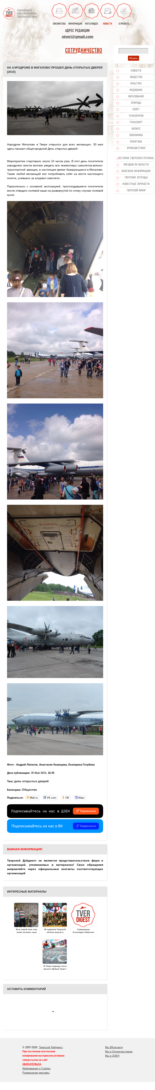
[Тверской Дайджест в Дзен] (55, 817)
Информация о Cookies (36, 1068)
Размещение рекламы (35, 1072)
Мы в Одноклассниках (119, 1051)
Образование (136, 96)
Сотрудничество (83, 50)
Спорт (136, 109)
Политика (136, 141)
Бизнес (136, 128)
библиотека (59, 24)
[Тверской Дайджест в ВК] (55, 831)
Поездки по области (136, 164)
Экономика (136, 135)
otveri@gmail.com (77, 37)
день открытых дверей (31, 781)
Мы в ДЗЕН (112, 1055)
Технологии (136, 116)
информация (75, 24)
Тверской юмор (136, 190)
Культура (136, 83)
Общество (29, 789)
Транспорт (136, 122)
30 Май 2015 (38, 772)
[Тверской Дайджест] (9, 12)
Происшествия (136, 148)
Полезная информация (136, 171)
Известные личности (136, 184)
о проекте (124, 24)
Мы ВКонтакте (114, 1047)
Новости (136, 70)
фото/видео (91, 24)
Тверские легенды (136, 177)
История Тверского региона (136, 158)
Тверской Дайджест (51, 1047)
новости (107, 24)
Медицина (136, 90)
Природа (136, 103)
